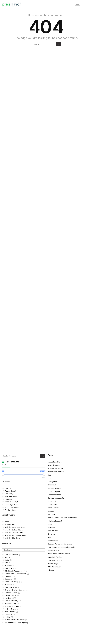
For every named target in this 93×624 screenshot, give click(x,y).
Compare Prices (54, 494)
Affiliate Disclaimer (55, 468)
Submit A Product (55, 557)
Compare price (54, 491)
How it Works (53, 531)
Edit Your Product (55, 521)
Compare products (56, 498)
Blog (49, 475)
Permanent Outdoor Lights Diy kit (61, 547)
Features (51, 527)
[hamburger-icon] (77, 4)
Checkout (52, 485)
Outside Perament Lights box (60, 544)
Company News (54, 488)
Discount (51, 514)
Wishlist (51, 570)
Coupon (51, 511)
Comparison (53, 501)
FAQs (50, 524)
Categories (52, 481)
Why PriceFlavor (54, 567)
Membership (53, 540)
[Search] (58, 44)
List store (51, 534)
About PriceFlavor (55, 462)
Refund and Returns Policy (59, 554)
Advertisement (54, 465)
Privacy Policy (53, 550)
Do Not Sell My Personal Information (62, 517)
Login (50, 537)
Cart (49, 478)
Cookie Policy (53, 508)
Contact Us (52, 504)
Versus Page (53, 563)
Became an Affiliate (56, 472)
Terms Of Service (55, 560)
